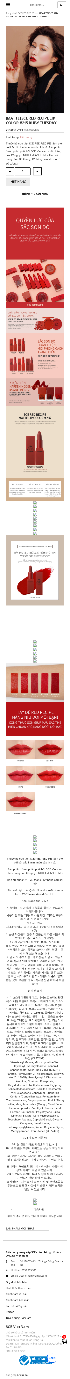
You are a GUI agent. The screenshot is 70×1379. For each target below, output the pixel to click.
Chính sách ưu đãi (16, 1294)
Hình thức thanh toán (18, 1288)
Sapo (24, 1375)
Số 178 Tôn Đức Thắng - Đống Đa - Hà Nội (41, 1262)
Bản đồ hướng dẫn (16, 1306)
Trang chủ (11, 13)
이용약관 (38, 1209)
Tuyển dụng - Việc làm (18, 1318)
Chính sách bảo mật (17, 1300)
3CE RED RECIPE (26, 13)
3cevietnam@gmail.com (33, 1275)
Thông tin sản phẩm (35, 194)
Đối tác (10, 1312)
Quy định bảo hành (17, 1282)
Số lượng (12, 163)
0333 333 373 (29, 1270)
